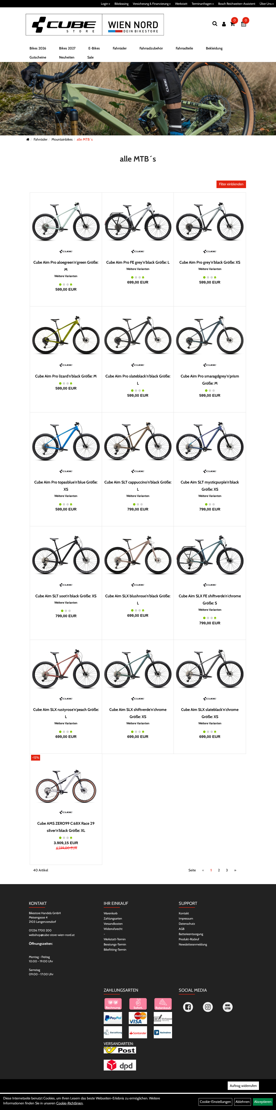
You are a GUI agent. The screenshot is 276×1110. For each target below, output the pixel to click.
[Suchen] (215, 23)
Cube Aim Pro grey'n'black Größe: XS (209, 262)
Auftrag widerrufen (243, 1086)
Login (104, 4)
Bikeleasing (121, 4)
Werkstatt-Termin (115, 939)
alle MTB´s (85, 139)
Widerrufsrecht (113, 929)
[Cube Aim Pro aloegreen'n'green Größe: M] (66, 222)
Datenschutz (187, 924)
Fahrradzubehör (151, 48)
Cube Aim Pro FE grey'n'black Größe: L (137, 262)
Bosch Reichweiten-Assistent (236, 4)
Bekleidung (214, 48)
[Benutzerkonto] (224, 24)
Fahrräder (120, 48)
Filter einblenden (231, 184)
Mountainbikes (62, 139)
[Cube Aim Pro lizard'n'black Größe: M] (66, 336)
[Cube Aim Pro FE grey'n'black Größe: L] (138, 222)
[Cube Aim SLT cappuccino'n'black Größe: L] (138, 442)
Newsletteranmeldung (193, 944)
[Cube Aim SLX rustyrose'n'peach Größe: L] (66, 669)
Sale (90, 57)
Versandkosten (113, 924)
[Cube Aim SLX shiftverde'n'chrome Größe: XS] (138, 669)
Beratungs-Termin (115, 944)
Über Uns (266, 4)
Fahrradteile (184, 48)
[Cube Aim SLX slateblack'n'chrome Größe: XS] (210, 669)
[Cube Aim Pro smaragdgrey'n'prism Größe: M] (210, 336)
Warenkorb (111, 913)
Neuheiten (66, 57)
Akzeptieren (262, 1102)
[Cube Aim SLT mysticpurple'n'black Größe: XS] (210, 442)
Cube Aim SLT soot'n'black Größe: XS (65, 596)
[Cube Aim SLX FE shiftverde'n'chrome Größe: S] (210, 555)
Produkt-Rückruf (189, 939)
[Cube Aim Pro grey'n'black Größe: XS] (210, 222)
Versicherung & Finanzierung (151, 4)
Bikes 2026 (38, 48)
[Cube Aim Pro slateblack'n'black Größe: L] (138, 336)
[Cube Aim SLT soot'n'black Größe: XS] (66, 555)
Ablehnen (242, 1102)
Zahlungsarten (113, 918)
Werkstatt (181, 4)
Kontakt (184, 913)
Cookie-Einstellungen (215, 1102)
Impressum (186, 918)
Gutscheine (38, 57)
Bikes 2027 (67, 48)
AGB (181, 929)
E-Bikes (94, 48)
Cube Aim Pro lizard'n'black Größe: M (66, 376)
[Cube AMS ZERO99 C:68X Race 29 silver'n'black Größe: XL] (66, 783)
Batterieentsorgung (191, 934)
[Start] (28, 139)
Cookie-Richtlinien (69, 1103)
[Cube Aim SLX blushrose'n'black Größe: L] (138, 555)
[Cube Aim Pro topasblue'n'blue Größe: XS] (66, 442)
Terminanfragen (202, 4)
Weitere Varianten (65, 276)
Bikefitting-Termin (115, 949)
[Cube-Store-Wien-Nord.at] (95, 24)
